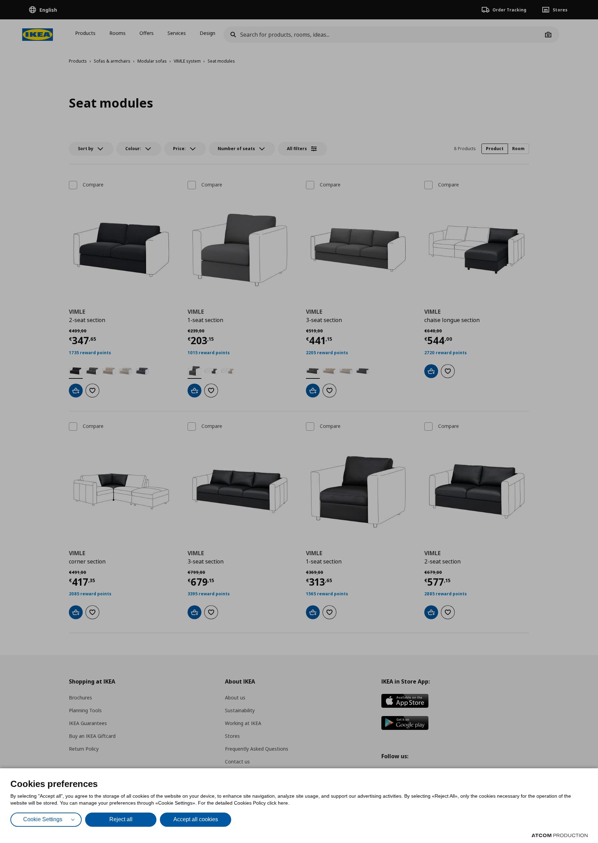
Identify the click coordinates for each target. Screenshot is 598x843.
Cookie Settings (42, 819)
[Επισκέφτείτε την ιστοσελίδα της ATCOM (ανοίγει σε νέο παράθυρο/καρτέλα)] (560, 835)
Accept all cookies (195, 819)
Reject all (121, 819)
